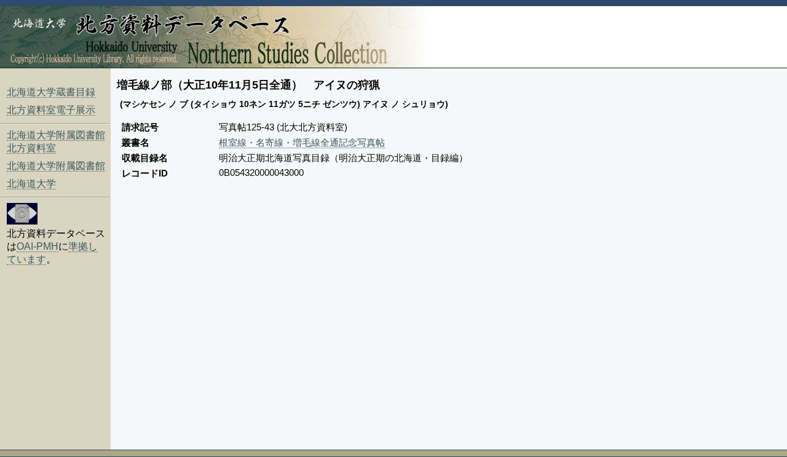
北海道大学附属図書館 (56, 166)
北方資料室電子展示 (51, 110)
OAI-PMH (37, 246)
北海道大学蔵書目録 (51, 92)
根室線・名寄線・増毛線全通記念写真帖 (302, 142)
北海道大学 (31, 183)
